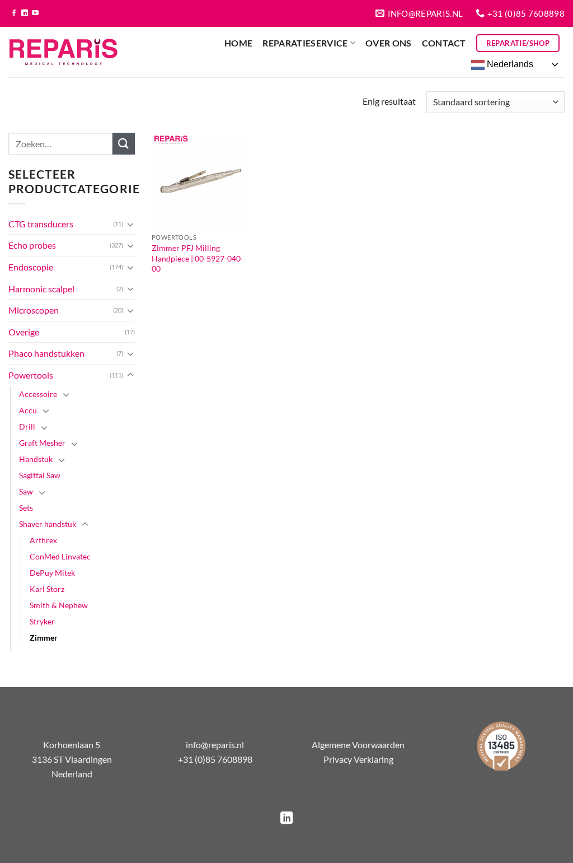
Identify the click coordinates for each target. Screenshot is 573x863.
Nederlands (509, 64)
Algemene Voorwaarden (358, 744)
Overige (23, 331)
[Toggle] (130, 224)
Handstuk (36, 459)
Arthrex (43, 540)
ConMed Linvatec (60, 556)
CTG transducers (40, 223)
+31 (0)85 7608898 (215, 759)
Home (238, 43)
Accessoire (38, 394)
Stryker (42, 621)
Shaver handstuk (47, 524)
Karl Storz (47, 589)
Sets (26, 507)
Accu (28, 410)
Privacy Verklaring (358, 759)
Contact (444, 43)
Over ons (388, 43)
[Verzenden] (123, 144)
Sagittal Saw (39, 475)
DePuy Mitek (52, 572)
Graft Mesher (42, 442)
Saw (26, 491)
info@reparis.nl (215, 744)
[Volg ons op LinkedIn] (24, 13)
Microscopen (33, 310)
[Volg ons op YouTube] (35, 13)
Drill (27, 426)
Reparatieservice (304, 43)
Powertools (30, 375)
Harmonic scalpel (41, 288)
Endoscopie (30, 267)
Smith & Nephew (59, 605)
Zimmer (44, 637)
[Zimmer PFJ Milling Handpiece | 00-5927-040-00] (199, 180)
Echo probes (32, 245)
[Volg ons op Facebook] (14, 13)
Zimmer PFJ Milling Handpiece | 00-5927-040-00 (197, 258)
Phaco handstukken (46, 353)
